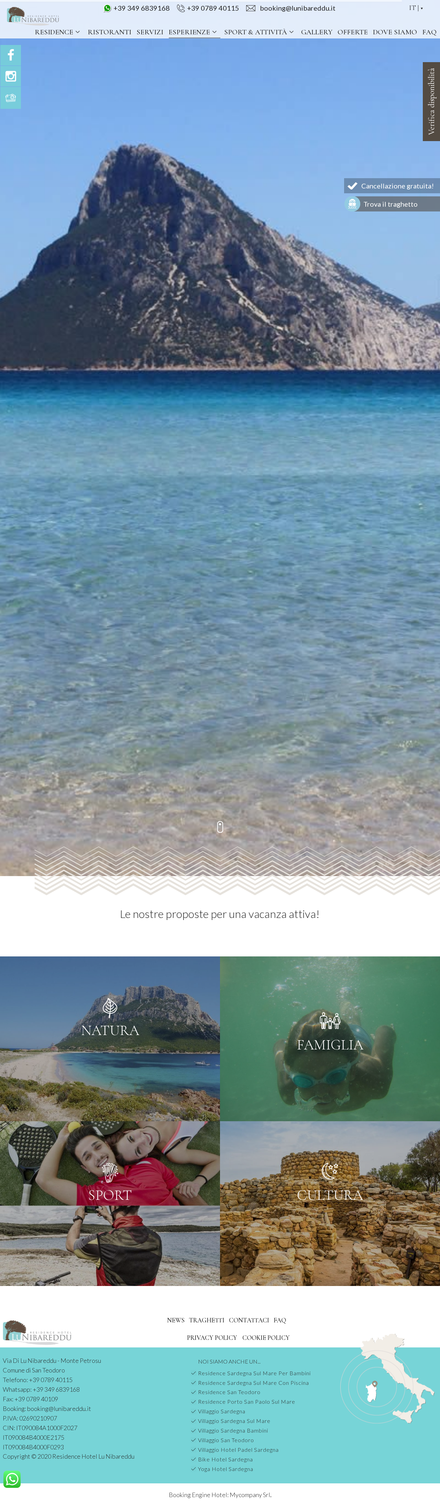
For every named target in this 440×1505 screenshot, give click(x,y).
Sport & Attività (255, 32)
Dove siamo (395, 32)
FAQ (429, 32)
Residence (54, 32)
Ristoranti (109, 32)
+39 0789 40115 (213, 8)
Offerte (353, 32)
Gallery (316, 32)
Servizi (149, 32)
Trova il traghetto (390, 204)
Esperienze (189, 32)
